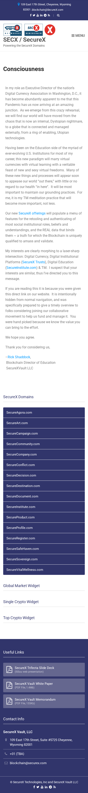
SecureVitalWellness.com (24, 570)
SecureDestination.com (23, 486)
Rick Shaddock (19, 357)
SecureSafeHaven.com (22, 549)
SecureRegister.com (20, 538)
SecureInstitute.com (21, 268)
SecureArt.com (17, 423)
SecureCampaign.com (22, 433)
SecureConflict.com (20, 465)
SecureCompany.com (21, 454)
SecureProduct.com (20, 517)
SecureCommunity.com (23, 444)
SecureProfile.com (19, 528)
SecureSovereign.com (22, 559)
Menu (80, 36)
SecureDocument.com (22, 496)
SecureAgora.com (19, 412)
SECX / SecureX (24, 39)
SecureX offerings (32, 213)
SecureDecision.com (21, 475)
